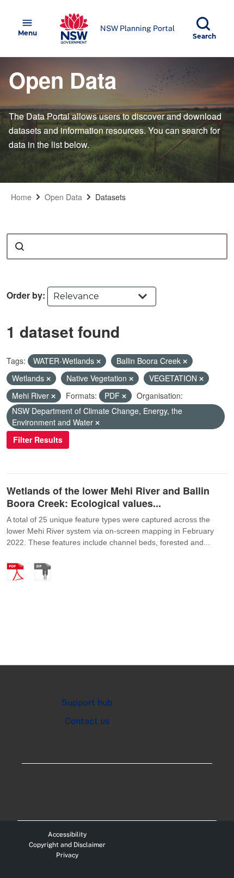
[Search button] (20, 246)
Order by (24, 295)
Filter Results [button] (38, 439)
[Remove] (98, 361)
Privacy (67, 855)
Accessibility (67, 834)
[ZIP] (46, 560)
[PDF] (19, 560)
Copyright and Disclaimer (67, 845)
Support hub (87, 702)
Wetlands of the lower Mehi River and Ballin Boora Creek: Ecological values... (108, 497)
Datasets (110, 196)
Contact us (87, 721)
